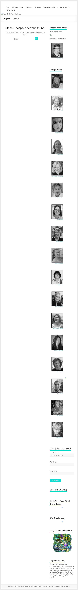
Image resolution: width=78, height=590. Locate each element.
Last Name (53, 471)
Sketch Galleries (65, 7)
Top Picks (38, 7)
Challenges (28, 7)
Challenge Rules (17, 7)
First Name (53, 462)
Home (8, 7)
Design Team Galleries (50, 7)
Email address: (54, 453)
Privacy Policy (10, 10)
